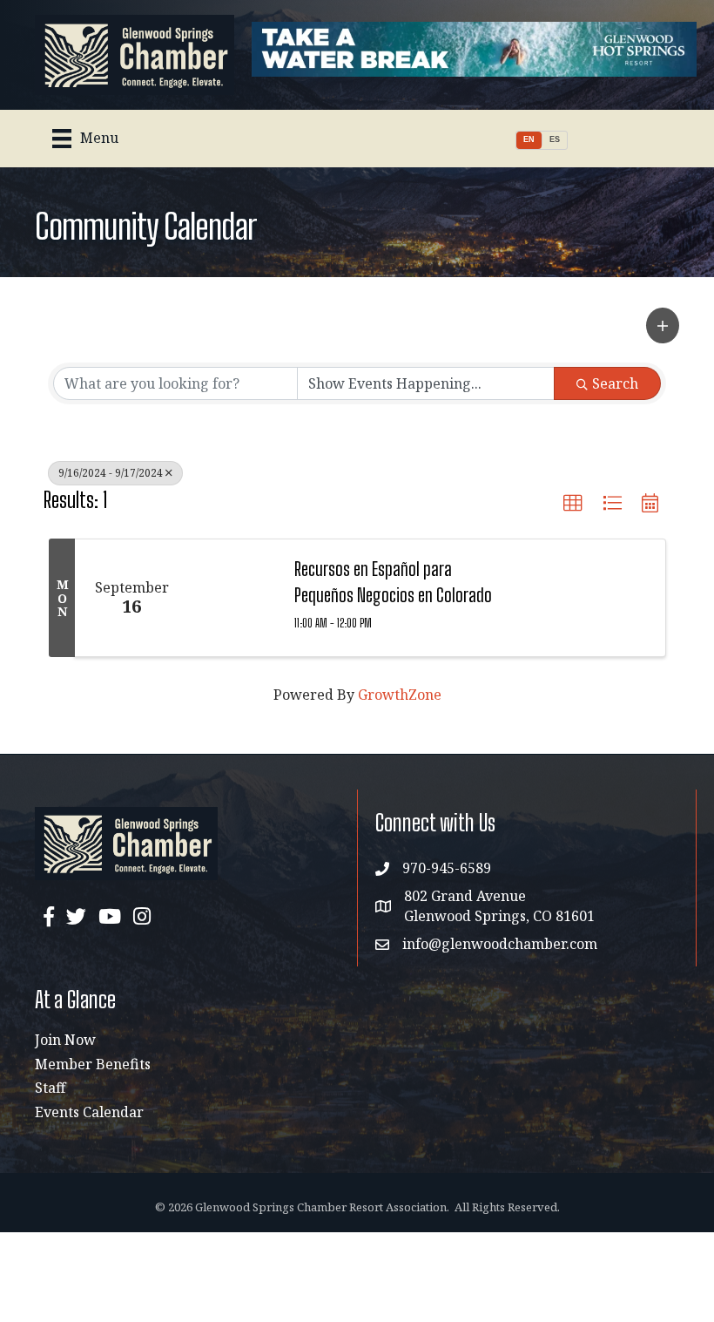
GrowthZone (399, 694)
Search (615, 383)
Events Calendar (89, 1112)
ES (554, 139)
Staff (50, 1087)
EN (529, 139)
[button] (662, 325)
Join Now (65, 1039)
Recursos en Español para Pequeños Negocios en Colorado (393, 582)
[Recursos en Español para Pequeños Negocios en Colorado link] (232, 597)
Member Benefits (93, 1064)
